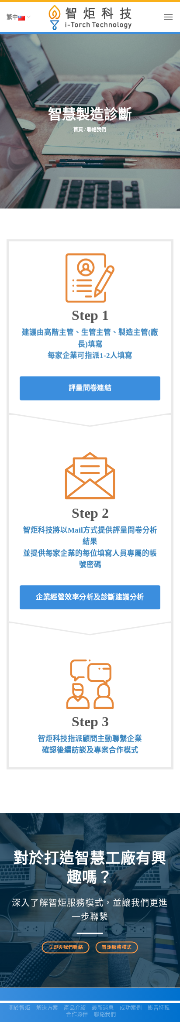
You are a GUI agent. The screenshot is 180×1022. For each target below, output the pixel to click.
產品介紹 (75, 1008)
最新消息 (103, 1008)
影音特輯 (159, 1008)
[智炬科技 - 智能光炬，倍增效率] (90, 17)
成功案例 (131, 1008)
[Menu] (168, 16)
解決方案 (47, 1008)
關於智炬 (19, 1008)
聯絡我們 (105, 1015)
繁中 (12, 17)
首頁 (78, 130)
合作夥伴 (77, 1015)
